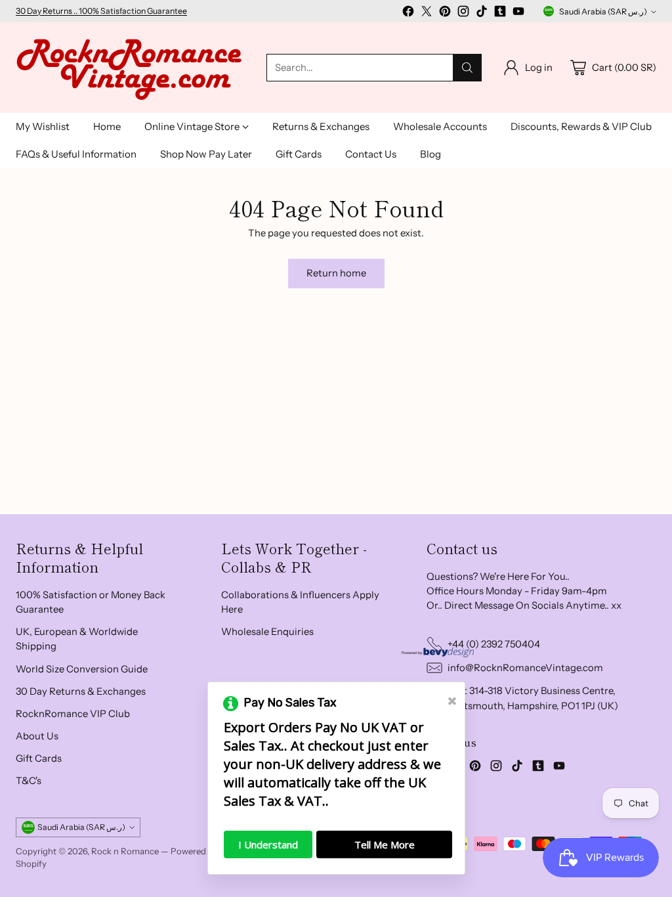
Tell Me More (384, 844)
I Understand (268, 844)
